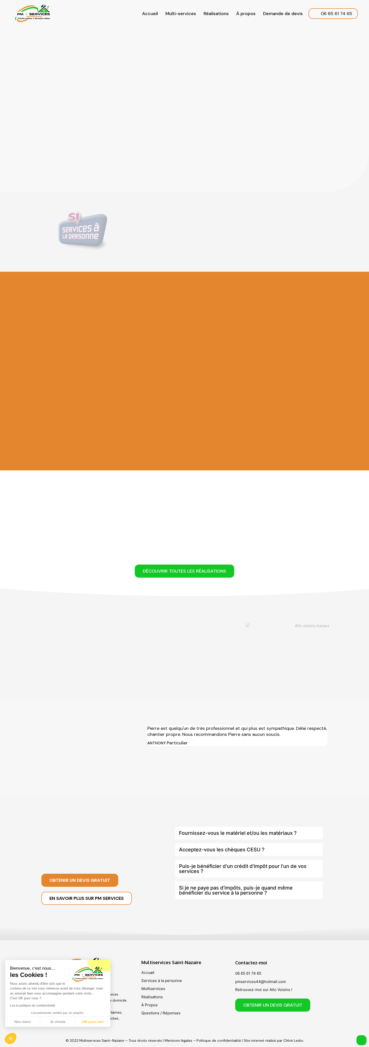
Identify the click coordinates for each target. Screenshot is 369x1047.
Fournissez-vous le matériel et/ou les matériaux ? (238, 833)
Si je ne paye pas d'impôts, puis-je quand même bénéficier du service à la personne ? (236, 890)
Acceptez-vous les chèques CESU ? (222, 850)
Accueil (150, 14)
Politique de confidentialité (219, 1040)
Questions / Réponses (160, 1013)
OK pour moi (93, 1022)
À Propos (149, 1005)
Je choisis (58, 1022)
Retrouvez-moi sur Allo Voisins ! (263, 989)
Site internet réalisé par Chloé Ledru (273, 1040)
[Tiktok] (269, 1023)
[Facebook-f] (241, 1023)
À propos (246, 14)
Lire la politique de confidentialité (32, 1005)
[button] (249, 833)
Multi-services (180, 14)
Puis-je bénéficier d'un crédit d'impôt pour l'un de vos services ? (242, 868)
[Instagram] (255, 1023)
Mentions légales (178, 1040)
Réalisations (216, 14)
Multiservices (153, 988)
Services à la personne (161, 980)
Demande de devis (283, 14)
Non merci (22, 1022)
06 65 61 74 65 (248, 973)
